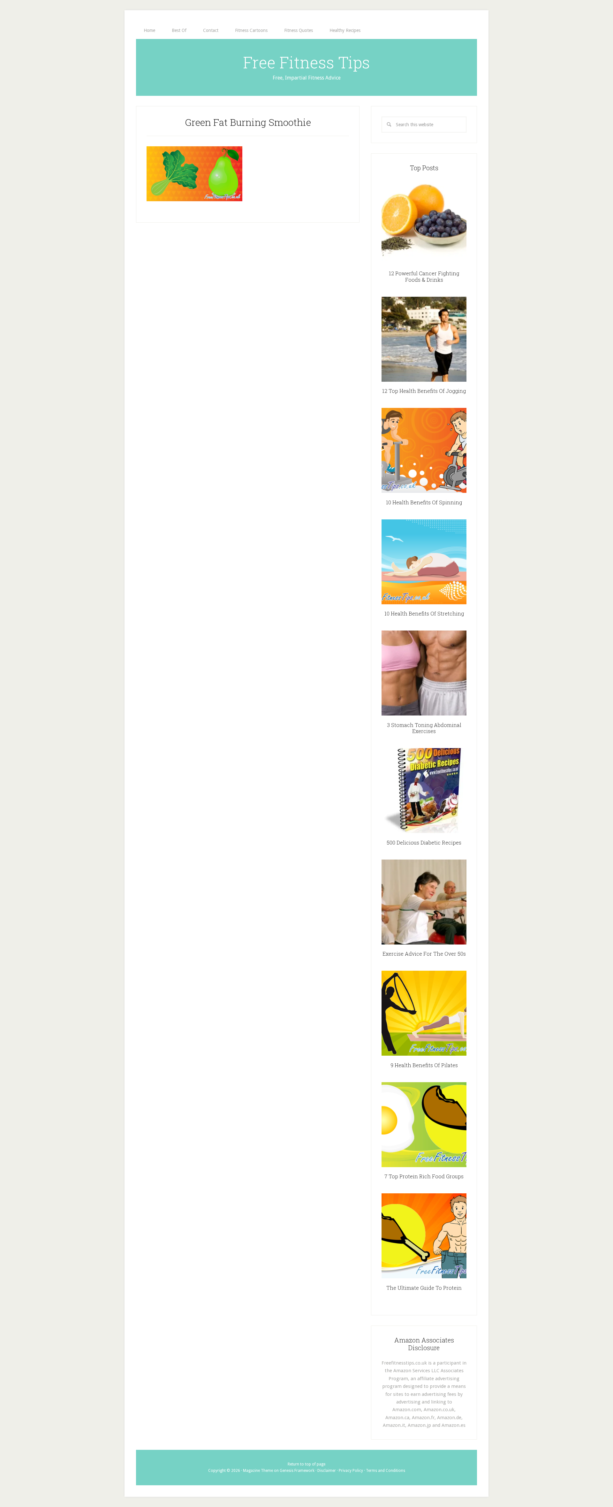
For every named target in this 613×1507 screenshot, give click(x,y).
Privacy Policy (351, 1470)
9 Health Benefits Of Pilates (424, 1065)
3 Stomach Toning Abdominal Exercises (424, 728)
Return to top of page (306, 1464)
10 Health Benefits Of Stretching (424, 613)
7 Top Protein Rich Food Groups (424, 1176)
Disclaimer (326, 1470)
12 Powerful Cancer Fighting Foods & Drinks (424, 276)
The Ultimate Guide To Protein (424, 1287)
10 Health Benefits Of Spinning (424, 502)
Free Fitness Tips (306, 62)
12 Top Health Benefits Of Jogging (424, 390)
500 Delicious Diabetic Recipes (424, 842)
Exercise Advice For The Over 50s (424, 953)
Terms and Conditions (385, 1470)
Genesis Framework (297, 1470)
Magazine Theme (258, 1470)
